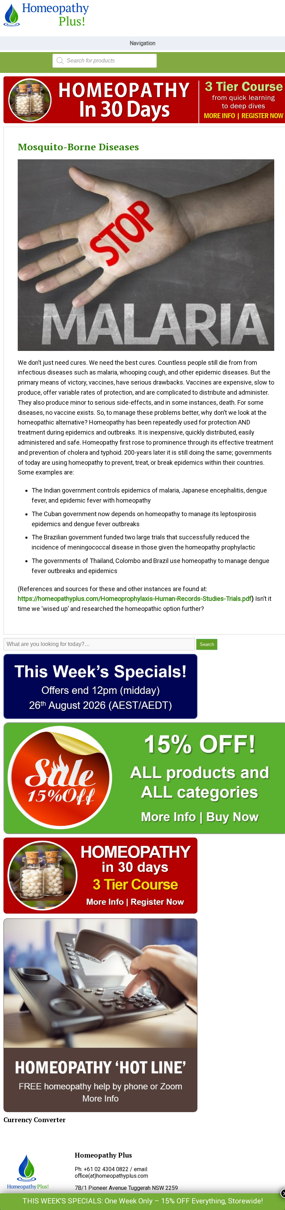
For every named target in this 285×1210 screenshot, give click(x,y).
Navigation (142, 43)
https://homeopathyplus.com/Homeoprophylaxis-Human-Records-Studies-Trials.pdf (135, 598)
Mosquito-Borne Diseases (78, 146)
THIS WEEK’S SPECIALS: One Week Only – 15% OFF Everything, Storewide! (142, 1201)
